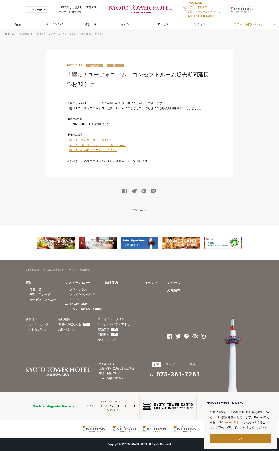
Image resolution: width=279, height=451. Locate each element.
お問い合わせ (67, 329)
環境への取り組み (73, 324)
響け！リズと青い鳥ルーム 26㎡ (90, 140)
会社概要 (64, 319)
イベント (127, 24)
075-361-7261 (178, 374)
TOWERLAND (195, 2)
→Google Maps (112, 378)
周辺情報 (173, 290)
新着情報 (24, 34)
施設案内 (90, 24)
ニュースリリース (37, 324)
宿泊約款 (107, 329)
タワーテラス (78, 289)
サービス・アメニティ (44, 299)
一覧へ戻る (139, 210)
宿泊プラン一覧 (40, 294)
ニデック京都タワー (198, 7)
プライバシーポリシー (112, 319)
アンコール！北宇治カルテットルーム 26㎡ (97, 145)
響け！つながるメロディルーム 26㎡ (93, 150)
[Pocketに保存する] (154, 191)
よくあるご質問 (36, 329)
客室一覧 (36, 289)
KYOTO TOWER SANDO (200, 16)
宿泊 (29, 283)
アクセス (163, 24)
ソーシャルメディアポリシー (117, 324)
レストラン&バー (54, 24)
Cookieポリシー (231, 422)
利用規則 (107, 334)
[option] (56, 243)
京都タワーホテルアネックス (203, 11)
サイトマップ (106, 339)
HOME (11, 34)
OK (241, 439)
